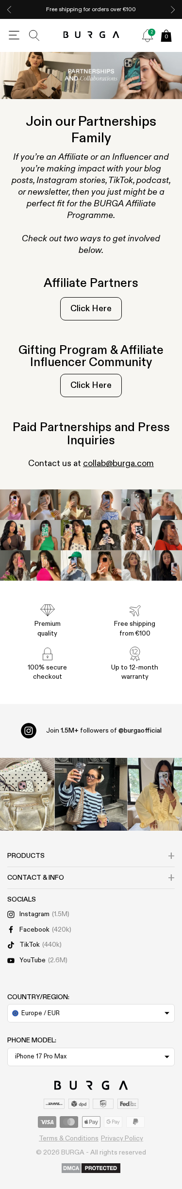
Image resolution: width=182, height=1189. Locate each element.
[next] (173, 9)
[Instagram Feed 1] (91, 794)
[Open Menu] (14, 35)
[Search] (34, 35)
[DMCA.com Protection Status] (91, 1168)
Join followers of (104, 730)
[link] (91, 308)
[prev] (9, 9)
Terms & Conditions (69, 1138)
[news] (147, 35)
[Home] (91, 35)
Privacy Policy (122, 1138)
